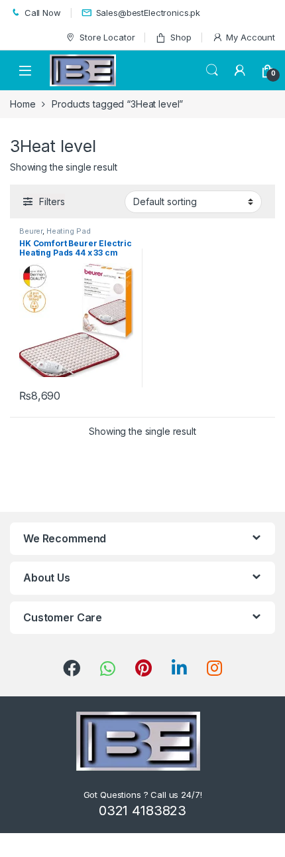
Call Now (43, 12)
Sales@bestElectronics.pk (148, 12)
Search (212, 70)
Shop (180, 37)
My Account (250, 37)
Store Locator (107, 37)
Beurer (30, 231)
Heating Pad (68, 231)
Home (22, 104)
